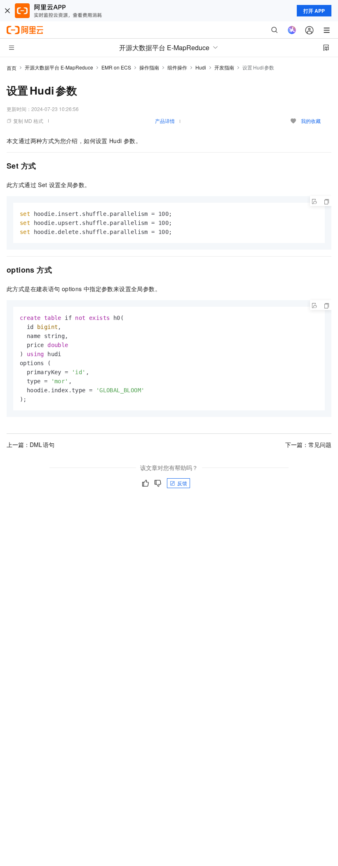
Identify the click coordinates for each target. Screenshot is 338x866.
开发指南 (224, 67)
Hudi (200, 67)
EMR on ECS (116, 67)
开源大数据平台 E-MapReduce (59, 67)
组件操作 (177, 67)
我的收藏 (311, 120)
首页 (11, 67)
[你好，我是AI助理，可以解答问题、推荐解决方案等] (291, 30)
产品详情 (165, 120)
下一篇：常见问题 (308, 444)
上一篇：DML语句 (30, 444)
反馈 (182, 482)
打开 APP (314, 10)
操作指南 (149, 67)
